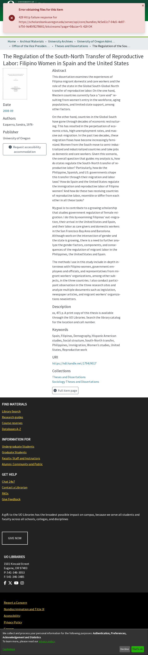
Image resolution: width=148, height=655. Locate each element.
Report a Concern (15, 602)
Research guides (12, 417)
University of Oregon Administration (96, 41)
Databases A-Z (11, 429)
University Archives (60, 41)
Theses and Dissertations (71, 46)
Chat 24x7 (8, 481)
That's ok (137, 649)
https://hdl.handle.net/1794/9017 (74, 363)
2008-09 (8, 111)
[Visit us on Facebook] (5, 583)
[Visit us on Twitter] (10, 583)
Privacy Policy (13, 622)
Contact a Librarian (14, 487)
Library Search (11, 411)
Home (12, 41)
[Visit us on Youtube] (16, 583)
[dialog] (74, 642)
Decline (124, 649)
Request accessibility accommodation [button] (27, 149)
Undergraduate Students (18, 446)
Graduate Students (14, 452)
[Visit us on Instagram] (22, 583)
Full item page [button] (67, 390)
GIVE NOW (15, 538)
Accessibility (12, 616)
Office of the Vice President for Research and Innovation (31, 46)
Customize (9, 649)
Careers (9, 629)
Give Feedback (11, 499)
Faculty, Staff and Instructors (21, 458)
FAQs (5, 493)
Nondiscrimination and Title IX (24, 609)
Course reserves (12, 423)
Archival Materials (32, 41)
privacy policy (47, 641)
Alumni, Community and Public (22, 464)
